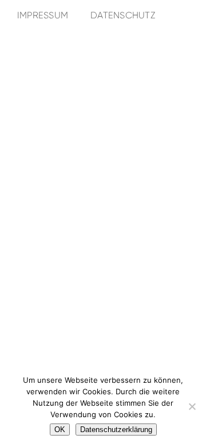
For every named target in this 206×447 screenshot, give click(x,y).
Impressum (42, 15)
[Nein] (191, 406)
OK (59, 429)
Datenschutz (122, 15)
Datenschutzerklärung (116, 429)
